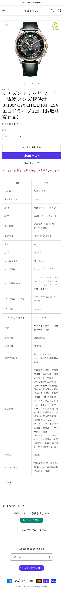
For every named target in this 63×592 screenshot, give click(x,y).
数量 (4, 130)
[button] (3, 10)
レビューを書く (31, 520)
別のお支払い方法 (31, 163)
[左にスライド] (24, 83)
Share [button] (8, 482)
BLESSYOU (26, 586)
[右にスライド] (38, 83)
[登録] (49, 557)
